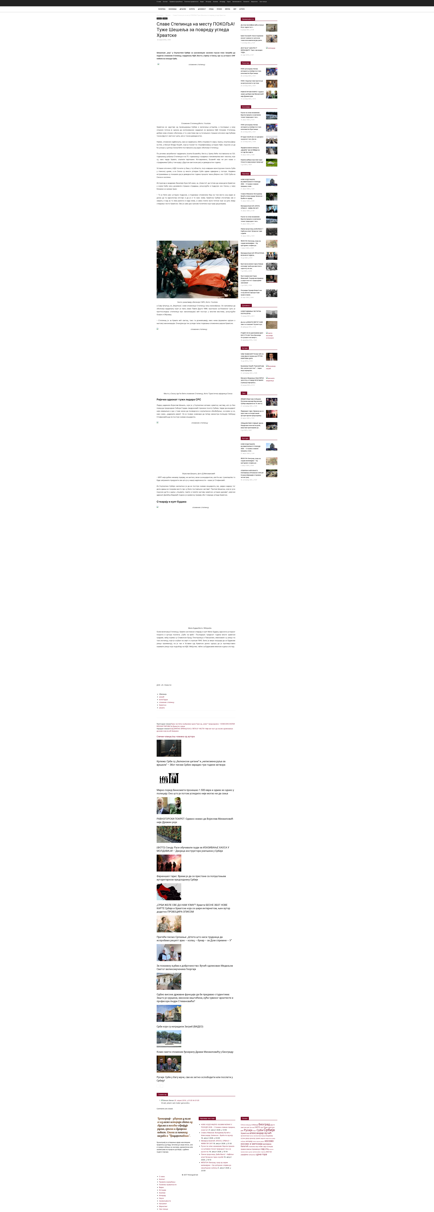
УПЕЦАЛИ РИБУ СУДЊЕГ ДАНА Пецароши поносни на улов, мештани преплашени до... (252, 425)
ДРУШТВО (183, 9)
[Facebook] (253, 4)
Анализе (215, 1)
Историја (208, 1)
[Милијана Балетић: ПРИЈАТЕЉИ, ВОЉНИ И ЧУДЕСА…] (271, 256)
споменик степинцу (166, 702)
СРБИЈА (211, 9)
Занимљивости (236, 1)
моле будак (163, 700)
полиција (269, 1146)
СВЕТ (234, 9)
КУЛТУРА (192, 9)
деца (247, 1138)
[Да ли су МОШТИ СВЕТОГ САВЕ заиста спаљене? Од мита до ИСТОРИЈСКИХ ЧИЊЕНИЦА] (271, 325)
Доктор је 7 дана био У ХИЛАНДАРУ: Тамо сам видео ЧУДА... (251, 50)
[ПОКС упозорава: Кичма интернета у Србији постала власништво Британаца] (271, 72)
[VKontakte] (272, 4)
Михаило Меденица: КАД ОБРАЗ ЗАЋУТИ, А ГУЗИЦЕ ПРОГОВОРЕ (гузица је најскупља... (252, 380)
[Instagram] (257, 4)
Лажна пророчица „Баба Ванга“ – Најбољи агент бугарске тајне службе (252, 231)
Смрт (254, 1130)
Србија (165, 18)
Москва (252, 1127)
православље (246, 1149)
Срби (260, 1130)
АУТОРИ (242, 9)
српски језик (257, 1152)
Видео (202, 1)
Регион (168, 15)
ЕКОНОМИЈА (173, 9)
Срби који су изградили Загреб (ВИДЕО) (180, 1026)
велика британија (259, 1136)
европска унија (270, 1138)
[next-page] (161, 1086)
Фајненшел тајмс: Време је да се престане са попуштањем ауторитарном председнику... (252, 413)
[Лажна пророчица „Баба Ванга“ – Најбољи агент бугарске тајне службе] (271, 232)
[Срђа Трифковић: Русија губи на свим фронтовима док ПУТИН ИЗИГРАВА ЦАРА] (271, 357)
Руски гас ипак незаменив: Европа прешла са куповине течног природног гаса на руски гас (217, 1149)
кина (254, 1141)
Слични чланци (164, 736)
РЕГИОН (219, 9)
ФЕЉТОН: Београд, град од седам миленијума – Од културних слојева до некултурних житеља (216, 1165)
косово (269, 1140)
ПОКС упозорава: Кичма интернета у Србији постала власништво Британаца (251, 71)
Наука (229, 1)
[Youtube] (275, 4)
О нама (159, 1)
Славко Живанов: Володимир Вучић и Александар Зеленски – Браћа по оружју (252, 196)
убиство (269, 1152)
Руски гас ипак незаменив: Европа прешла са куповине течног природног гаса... (251, 115)
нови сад (262, 1146)
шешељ (162, 708)
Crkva (243, 1125)
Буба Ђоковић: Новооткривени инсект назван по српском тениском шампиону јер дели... (252, 38)
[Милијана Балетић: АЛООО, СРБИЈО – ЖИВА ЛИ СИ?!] (271, 209)
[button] (274, 9)
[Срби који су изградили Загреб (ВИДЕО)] (196, 1013)
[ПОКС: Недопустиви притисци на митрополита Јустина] (271, 84)
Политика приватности (191, 1)
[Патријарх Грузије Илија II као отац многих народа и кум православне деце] (271, 293)
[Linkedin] (260, 4)
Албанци (254, 1125)
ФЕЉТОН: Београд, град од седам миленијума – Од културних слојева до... (251, 243)
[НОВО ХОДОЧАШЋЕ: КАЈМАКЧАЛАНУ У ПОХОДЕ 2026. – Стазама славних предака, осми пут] (271, 182)
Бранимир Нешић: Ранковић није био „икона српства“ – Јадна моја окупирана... (252, 368)
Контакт (165, 1)
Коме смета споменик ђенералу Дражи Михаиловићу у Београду (195, 1051)
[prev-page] (158, 1086)
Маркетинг (254, 1)
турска (263, 1152)
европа (263, 1138)
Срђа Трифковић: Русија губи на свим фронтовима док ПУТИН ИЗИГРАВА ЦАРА (252, 356)
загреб (161, 697)
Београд (264, 1124)
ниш (256, 1146)
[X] (268, 4)
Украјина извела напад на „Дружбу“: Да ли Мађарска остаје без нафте (250, 150)
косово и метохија (251, 1143)
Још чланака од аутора (183, 736)
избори (243, 1141)
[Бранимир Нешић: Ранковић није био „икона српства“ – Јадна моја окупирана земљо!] (271, 369)
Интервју (222, 1)
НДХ (262, 1127)
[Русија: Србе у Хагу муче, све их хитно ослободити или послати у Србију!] (196, 1064)
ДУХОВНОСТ (202, 9)
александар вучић (261, 1133)
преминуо (256, 1149)
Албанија (248, 1125)
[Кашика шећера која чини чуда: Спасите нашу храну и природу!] (271, 163)
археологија (245, 1136)
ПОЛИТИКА (161, 9)
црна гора (261, 1154)
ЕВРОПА (227, 9)
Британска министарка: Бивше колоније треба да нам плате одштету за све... (252, 266)
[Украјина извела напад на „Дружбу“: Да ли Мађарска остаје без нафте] (271, 150)
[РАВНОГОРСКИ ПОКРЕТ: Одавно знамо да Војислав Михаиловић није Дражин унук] (196, 805)
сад (263, 1148)
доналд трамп (255, 1138)
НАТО (257, 1127)
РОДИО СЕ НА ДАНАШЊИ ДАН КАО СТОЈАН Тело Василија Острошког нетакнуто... (252, 335)
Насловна (160, 15)
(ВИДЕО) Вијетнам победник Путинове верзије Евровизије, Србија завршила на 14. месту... (252, 401)
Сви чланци (263, 1)
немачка (252, 1146)
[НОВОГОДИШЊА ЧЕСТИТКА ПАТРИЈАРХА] (271, 314)
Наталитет (246, 1)
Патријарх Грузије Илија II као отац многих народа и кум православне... (251, 292)
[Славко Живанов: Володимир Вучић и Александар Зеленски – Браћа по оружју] (271, 197)
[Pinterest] (264, 4)
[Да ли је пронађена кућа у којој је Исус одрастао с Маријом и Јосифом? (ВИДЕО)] (271, 28)
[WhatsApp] (174, 45)
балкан (251, 1136)
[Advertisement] (196, 224)
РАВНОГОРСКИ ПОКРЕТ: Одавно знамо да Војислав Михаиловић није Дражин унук (252, 94)
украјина (244, 1154)
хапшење (252, 1154)
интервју (249, 1141)
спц (267, 1149)
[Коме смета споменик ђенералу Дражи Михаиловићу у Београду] (196, 1038)
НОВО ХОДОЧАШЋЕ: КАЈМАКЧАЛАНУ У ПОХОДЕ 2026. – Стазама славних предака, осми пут (218, 1127)
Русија (248, 1130)
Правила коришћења (176, 1)
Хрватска (162, 705)
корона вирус (260, 1141)
